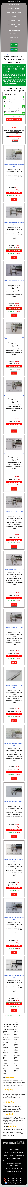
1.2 (11, 68)
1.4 (16, 68)
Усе (10, 66)
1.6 (20, 68)
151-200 (18, 81)
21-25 (10, 75)
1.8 (23, 68)
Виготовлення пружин (14, 20)
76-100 (9, 81)
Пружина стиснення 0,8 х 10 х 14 (14, 453)
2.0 (4, 69)
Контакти (14, 41)
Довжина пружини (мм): (11, 111)
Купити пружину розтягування (14, 1155)
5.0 (4, 71)
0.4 (17, 66)
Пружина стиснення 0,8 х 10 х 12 (14, 396)
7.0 (9, 71)
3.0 (16, 69)
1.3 (13, 68)
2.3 (9, 69)
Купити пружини (14, 4)
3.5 (18, 69)
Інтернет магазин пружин (14, 1168)
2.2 (6, 69)
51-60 (10, 77)
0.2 (12, 66)
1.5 (18, 68)
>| (21, 1015)
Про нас (14, 16)
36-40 (21, 75)
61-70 (14, 77)
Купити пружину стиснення (14, 1152)
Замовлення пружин (14, 1171)
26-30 (14, 75)
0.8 (4, 68)
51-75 (5, 81)
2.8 (13, 69)
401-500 (15, 83)
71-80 (17, 77)
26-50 (23, 80)
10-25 (20, 80)
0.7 (24, 66)
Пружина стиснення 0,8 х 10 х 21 (14, 569)
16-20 (6, 75)
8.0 (11, 71)
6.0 (6, 71)
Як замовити (14, 37)
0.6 (21, 66)
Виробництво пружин (14, 1158)
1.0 (9, 68)
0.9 (6, 68)
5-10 (22, 74)
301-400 (10, 83)
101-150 (14, 81)
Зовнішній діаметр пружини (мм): (13, 102)
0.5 (19, 66)
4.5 (23, 69)
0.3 (14, 66)
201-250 (23, 81)
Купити (14, 199)
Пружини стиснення (14, 8)
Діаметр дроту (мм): (10, 94)
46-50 (6, 77)
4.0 (20, 69)
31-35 (17, 75)
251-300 (6, 83)
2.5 (11, 69)
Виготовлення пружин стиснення (14, 25)
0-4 (19, 74)
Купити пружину (14, 1149)
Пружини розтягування (14, 12)
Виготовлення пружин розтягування (14, 32)
